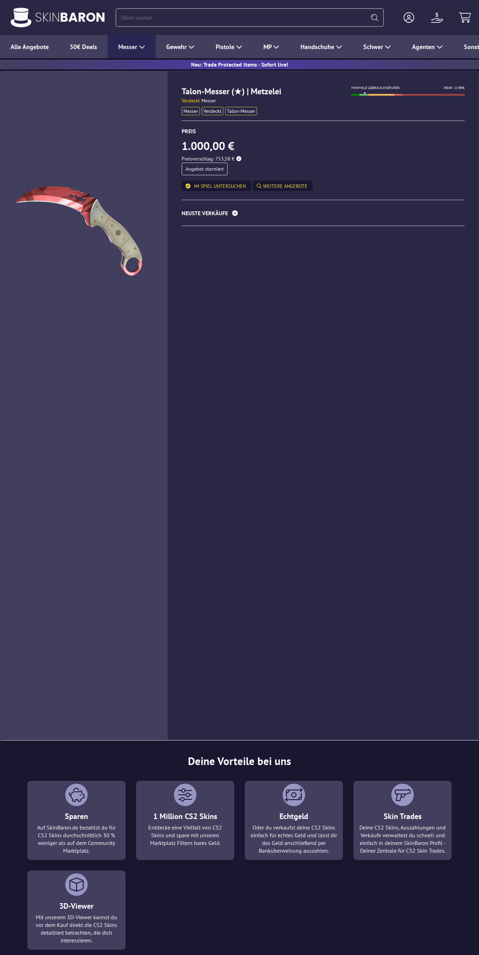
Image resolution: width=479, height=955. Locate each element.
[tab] (323, 214)
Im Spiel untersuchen (220, 186)
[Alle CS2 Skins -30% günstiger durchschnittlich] (21, 17)
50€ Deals (83, 47)
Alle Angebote (30, 47)
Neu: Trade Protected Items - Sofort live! (239, 64)
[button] (409, 17)
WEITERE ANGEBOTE (285, 186)
